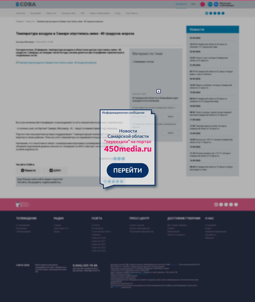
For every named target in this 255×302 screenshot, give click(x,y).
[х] (127, 151)
